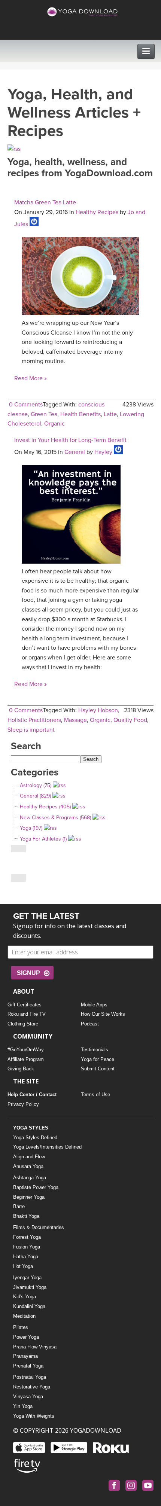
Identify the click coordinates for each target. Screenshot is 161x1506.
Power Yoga (26, 1337)
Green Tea (44, 414)
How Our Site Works (103, 1014)
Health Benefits (80, 414)
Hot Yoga (23, 1266)
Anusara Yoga (28, 1166)
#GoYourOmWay (25, 1049)
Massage (75, 720)
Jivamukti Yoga (29, 1287)
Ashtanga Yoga (29, 1177)
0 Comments (26, 404)
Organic (54, 423)
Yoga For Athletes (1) (43, 839)
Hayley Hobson (98, 710)
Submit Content (98, 1068)
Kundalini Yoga (29, 1306)
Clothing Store (22, 1024)
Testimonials (94, 1049)
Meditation (24, 1316)
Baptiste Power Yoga (35, 1187)
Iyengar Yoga (27, 1277)
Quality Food (130, 720)
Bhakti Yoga (26, 1216)
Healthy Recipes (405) (45, 807)
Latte (110, 414)
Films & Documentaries (38, 1227)
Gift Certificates (24, 1004)
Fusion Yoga (26, 1247)
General (74, 452)
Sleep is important (31, 730)
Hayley (103, 452)
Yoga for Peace (97, 1059)
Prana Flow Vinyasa (35, 1347)
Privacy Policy (23, 1104)
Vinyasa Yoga (28, 1396)
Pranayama (25, 1356)
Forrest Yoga (27, 1237)
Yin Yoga (23, 1406)
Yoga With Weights (33, 1416)
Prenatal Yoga (28, 1366)
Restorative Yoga (31, 1387)
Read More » (30, 378)
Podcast (90, 1024)
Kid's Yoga (24, 1296)
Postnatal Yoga (29, 1377)
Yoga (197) (31, 828)
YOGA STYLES (30, 1128)
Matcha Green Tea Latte (45, 202)
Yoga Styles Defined (35, 1137)
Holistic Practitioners (34, 720)
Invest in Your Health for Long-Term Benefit (70, 440)
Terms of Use (95, 1094)
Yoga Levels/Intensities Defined (47, 1147)
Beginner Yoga (29, 1197)
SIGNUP (28, 973)
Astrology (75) (35, 785)
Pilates (20, 1327)
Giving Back (20, 1068)
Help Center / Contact (32, 1094)
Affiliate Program (25, 1059)
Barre (19, 1206)
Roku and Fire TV (26, 1014)
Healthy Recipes (97, 212)
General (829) (35, 796)
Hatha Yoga (25, 1256)
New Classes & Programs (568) (55, 817)
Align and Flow (29, 1156)
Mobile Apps (94, 1004)
